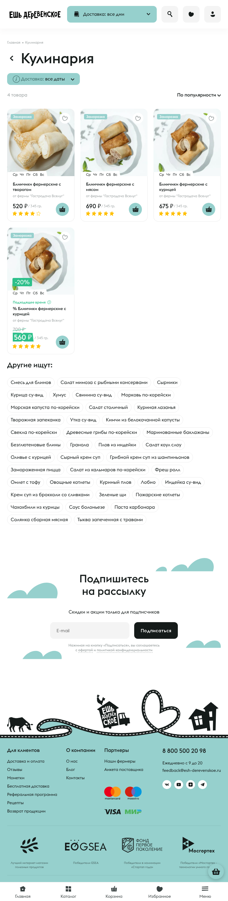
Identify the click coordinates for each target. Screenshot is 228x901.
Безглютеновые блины (36, 445)
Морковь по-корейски (146, 395)
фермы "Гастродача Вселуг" (40, 196)
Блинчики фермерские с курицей (183, 187)
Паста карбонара (134, 507)
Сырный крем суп (80, 457)
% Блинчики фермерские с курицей (39, 311)
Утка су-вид (83, 420)
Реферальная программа (32, 794)
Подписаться (156, 630)
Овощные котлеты (70, 482)
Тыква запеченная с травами (110, 519)
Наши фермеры (119, 761)
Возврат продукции (26, 811)
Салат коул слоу (164, 445)
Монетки (15, 777)
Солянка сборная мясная (39, 519)
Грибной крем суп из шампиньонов (149, 457)
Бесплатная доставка (28, 786)
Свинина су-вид (94, 395)
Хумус (59, 395)
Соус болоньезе (87, 507)
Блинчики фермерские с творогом (37, 187)
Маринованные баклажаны (177, 432)
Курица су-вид (27, 395)
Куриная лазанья (156, 407)
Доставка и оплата (26, 761)
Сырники (167, 382)
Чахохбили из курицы (35, 507)
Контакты (75, 777)
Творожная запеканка (36, 420)
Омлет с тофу (25, 482)
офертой (85, 650)
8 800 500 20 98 (184, 750)
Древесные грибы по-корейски (101, 432)
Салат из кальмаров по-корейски (107, 469)
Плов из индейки (117, 445)
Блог (70, 769)
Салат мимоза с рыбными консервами (104, 382)
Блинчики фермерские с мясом (110, 187)
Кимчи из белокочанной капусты (143, 420)
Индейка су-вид (183, 482)
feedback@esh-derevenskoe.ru (191, 770)
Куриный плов (116, 482)
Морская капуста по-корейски (45, 407)
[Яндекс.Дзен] (190, 784)
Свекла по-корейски (34, 432)
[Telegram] (202, 784)
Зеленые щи (112, 494)
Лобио (148, 482)
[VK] (166, 784)
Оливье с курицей (31, 457)
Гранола (79, 445)
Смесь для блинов (31, 382)
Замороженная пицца (36, 469)
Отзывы (14, 769)
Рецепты (15, 802)
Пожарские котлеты (158, 494)
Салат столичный (108, 407)
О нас (72, 761)
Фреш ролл (167, 469)
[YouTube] (178, 784)
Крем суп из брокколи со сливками (50, 494)
